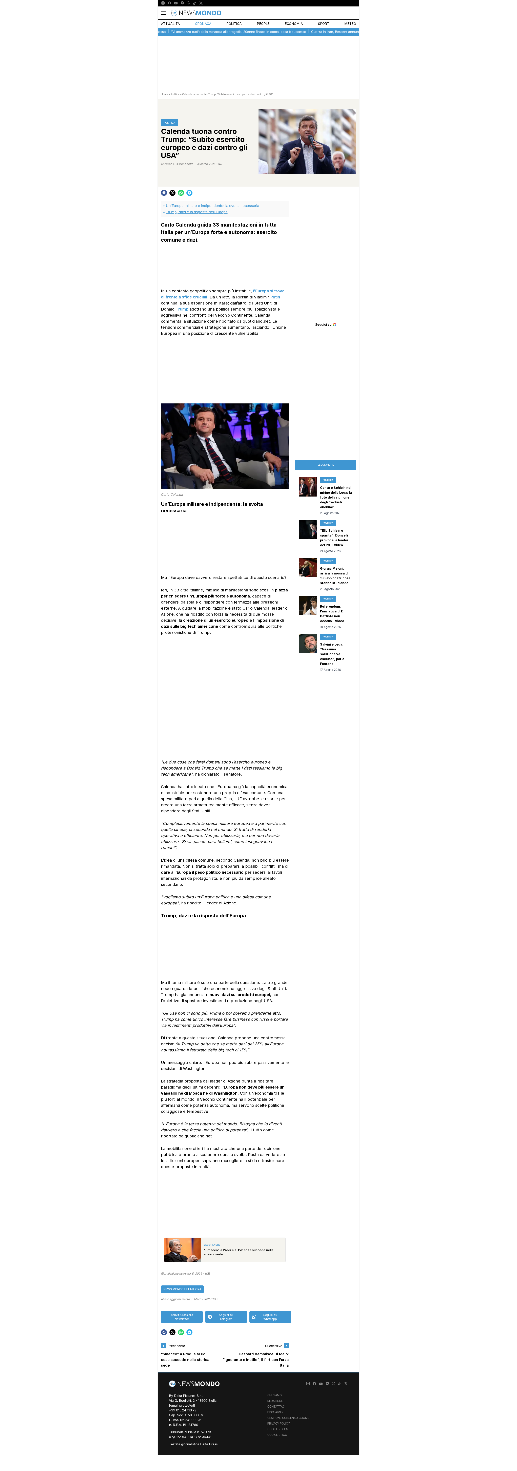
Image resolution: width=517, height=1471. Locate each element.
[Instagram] (163, 3)
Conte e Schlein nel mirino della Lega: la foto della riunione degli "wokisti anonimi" (336, 497)
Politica (234, 24)
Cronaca (203, 24)
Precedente (176, 1346)
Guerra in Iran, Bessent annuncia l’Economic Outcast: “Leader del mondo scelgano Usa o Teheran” (347, 32)
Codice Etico (277, 1434)
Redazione (275, 1401)
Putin (275, 297)
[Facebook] (169, 3)
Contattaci (276, 1406)
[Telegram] (182, 3)
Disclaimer (275, 1412)
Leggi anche (326, 464)
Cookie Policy (278, 1429)
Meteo (350, 24)
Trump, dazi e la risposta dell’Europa (197, 212)
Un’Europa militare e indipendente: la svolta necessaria (212, 206)
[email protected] (182, 1405)
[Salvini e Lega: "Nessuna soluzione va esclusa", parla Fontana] (308, 653)
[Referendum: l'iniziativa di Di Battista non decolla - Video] (308, 612)
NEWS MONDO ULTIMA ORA (182, 1289)
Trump (182, 309)
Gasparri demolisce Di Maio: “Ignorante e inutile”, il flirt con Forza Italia (256, 1360)
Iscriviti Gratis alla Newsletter (182, 1317)
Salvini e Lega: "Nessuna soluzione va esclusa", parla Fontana (332, 654)
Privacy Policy (278, 1423)
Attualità (170, 24)
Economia (294, 24)
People (263, 24)
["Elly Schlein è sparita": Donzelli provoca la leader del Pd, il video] (308, 536)
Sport (323, 24)
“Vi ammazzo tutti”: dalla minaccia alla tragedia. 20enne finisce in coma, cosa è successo (198, 32)
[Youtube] (176, 3)
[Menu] (166, 13)
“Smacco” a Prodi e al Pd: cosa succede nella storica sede (185, 1360)
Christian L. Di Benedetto (177, 164)
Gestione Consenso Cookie (288, 1418)
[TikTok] (194, 3)
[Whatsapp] (188, 3)
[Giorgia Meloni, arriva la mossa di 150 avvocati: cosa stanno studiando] (308, 574)
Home (164, 94)
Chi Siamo (274, 1395)
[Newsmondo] (196, 13)
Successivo (273, 1346)
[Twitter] (201, 3)
